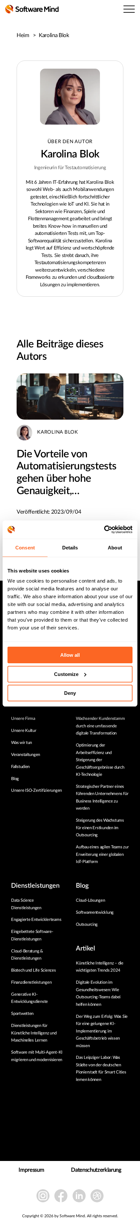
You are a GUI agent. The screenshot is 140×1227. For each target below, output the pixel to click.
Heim (26, 35)
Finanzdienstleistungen (31, 982)
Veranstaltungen (25, 755)
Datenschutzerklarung (96, 1170)
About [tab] (115, 547)
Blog (15, 779)
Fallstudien (20, 767)
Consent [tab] (25, 547)
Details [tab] (70, 547)
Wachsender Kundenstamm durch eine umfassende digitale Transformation (100, 726)
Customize (66, 674)
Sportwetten (22, 1014)
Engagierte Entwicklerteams (36, 920)
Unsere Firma (23, 719)
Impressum (31, 1170)
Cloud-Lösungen (90, 900)
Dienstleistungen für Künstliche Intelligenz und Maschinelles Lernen (33, 1033)
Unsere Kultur (23, 731)
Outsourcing (87, 925)
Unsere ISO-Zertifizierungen (36, 791)
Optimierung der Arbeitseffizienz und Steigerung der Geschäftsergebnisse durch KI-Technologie (100, 760)
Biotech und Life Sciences (33, 970)
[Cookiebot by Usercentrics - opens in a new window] (104, 529)
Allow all (70, 655)
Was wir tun (21, 743)
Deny (70, 693)
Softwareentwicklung (95, 912)
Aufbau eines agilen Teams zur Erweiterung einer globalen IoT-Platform (102, 854)
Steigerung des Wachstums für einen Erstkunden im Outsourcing (100, 827)
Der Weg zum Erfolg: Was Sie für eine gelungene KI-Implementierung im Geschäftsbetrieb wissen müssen (102, 1031)
